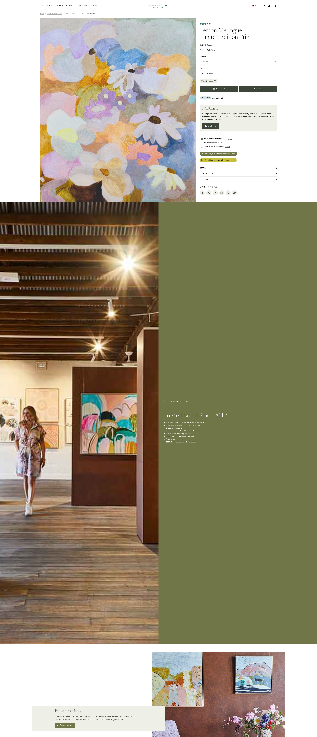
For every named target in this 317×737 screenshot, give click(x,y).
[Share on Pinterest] (208, 192)
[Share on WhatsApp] (228, 192)
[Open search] (264, 5)
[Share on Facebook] (202, 192)
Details (203, 168)
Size (201, 68)
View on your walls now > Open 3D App (220, 154)
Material (203, 57)
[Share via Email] (221, 192)
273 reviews (217, 24)
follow (227, 146)
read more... (230, 160)
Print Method (206, 173)
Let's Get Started (65, 725)
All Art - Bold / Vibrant (54, 14)
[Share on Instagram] (215, 192)
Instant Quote (210, 126)
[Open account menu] (269, 5)
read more (216, 98)
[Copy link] (234, 192)
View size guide (207, 81)
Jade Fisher (211, 50)
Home (42, 14)
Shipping (204, 179)
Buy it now (258, 89)
